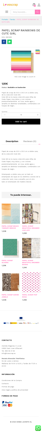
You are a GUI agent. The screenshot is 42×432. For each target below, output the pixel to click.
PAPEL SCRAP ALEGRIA (7, 261)
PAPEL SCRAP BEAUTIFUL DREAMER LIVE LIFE (30, 228)
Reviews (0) (29, 141)
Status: (4, 87)
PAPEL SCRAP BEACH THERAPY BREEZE (10, 227)
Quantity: (5, 111)
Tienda (12, 19)
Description (12, 141)
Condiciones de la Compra (12, 380)
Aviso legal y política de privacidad (15, 390)
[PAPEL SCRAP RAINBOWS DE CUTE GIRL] (4, 42)
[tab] (11, 142)
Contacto (5, 383)
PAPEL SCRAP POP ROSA (29, 296)
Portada (5, 19)
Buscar (37, 12)
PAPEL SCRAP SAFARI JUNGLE (10, 296)
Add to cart (21, 121)
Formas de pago (8, 387)
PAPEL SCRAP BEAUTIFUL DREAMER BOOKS (30, 262)
